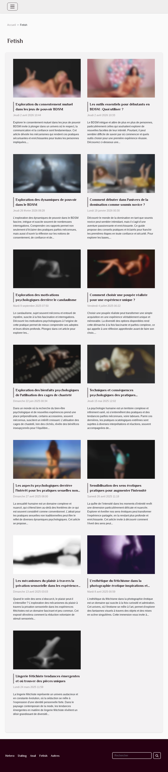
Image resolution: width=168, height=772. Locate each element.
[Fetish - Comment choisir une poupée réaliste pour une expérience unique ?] (121, 268)
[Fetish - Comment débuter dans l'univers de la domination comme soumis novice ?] (121, 173)
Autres (55, 755)
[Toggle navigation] (12, 7)
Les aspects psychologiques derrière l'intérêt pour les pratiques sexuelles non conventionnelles (47, 490)
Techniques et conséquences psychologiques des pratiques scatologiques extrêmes (113, 395)
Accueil (11, 25)
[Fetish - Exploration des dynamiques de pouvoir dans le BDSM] (47, 173)
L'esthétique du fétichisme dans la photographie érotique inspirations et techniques (119, 586)
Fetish (43, 755)
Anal (33, 755)
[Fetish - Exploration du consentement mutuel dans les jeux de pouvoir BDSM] (47, 78)
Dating (22, 755)
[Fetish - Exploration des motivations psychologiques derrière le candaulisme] (47, 268)
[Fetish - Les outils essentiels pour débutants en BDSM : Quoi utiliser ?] (121, 78)
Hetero (9, 755)
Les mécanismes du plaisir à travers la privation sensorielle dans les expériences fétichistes (48, 586)
